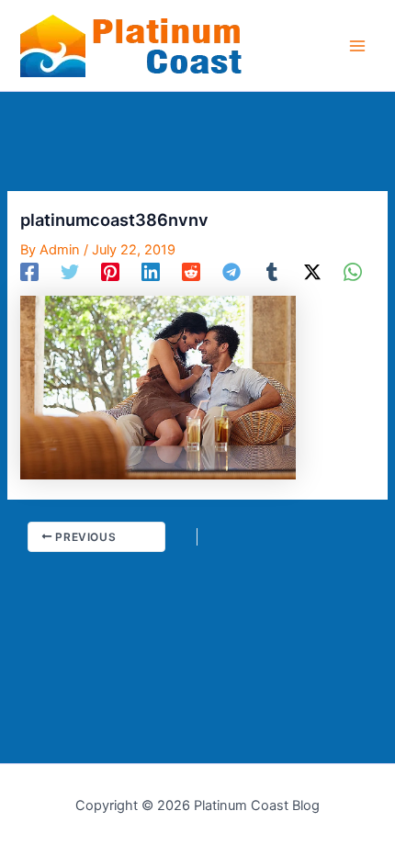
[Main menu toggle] (357, 46)
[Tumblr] (272, 272)
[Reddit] (191, 272)
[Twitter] (70, 272)
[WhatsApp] (353, 272)
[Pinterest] (110, 272)
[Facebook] (29, 272)
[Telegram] (231, 272)
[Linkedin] (150, 272)
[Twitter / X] (312, 272)
